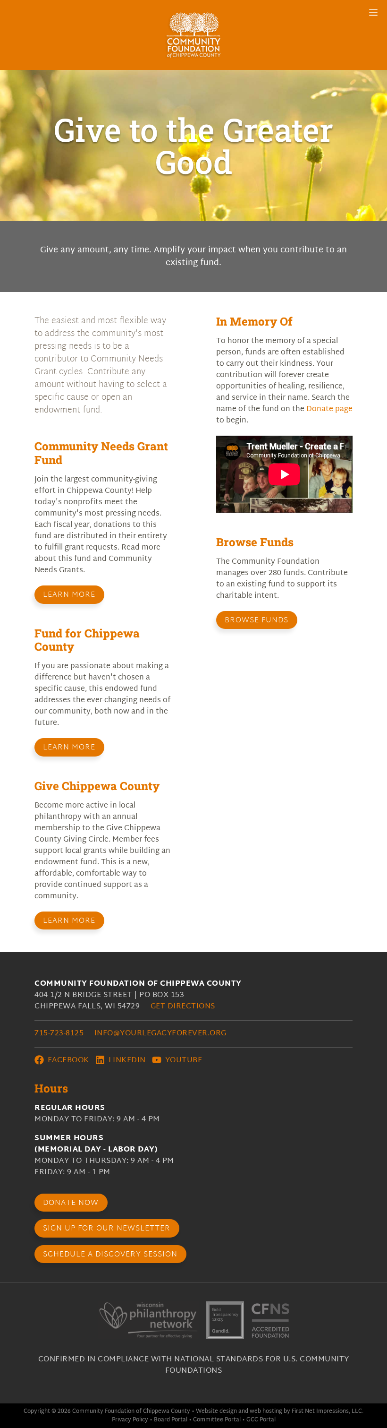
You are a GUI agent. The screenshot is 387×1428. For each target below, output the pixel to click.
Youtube (182, 1060)
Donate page (329, 409)
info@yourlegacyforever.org (160, 1034)
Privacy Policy (130, 1420)
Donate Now (71, 1203)
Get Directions (183, 1007)
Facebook (67, 1060)
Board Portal (170, 1420)
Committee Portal (217, 1420)
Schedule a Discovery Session (110, 1255)
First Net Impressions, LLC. (327, 1411)
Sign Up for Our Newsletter (106, 1229)
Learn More (69, 595)
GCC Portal (261, 1420)
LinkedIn (126, 1060)
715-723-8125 (59, 1034)
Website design (216, 1411)
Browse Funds (256, 621)
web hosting (266, 1411)
